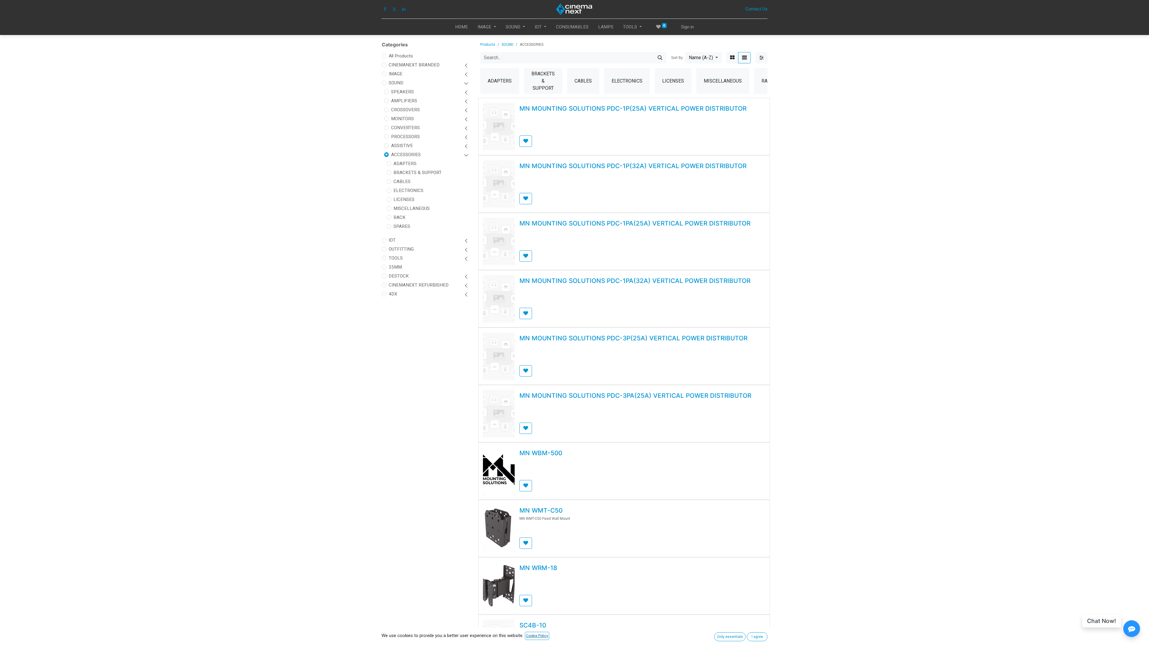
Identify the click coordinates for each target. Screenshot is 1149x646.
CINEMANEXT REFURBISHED (419, 285)
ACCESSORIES (406, 154)
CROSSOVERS (405, 109)
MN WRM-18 (538, 568)
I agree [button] (757, 637)
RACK (399, 217)
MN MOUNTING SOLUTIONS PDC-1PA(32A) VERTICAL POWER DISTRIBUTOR (634, 280)
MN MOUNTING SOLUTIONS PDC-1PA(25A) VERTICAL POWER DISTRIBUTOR (634, 223)
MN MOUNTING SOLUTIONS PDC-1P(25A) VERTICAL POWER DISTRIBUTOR (633, 108)
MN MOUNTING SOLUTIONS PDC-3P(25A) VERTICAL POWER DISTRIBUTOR (633, 338)
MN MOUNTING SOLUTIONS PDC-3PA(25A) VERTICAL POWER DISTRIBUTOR (635, 395)
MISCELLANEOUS (411, 208)
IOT (392, 240)
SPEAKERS (402, 92)
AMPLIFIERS (404, 100)
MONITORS (402, 118)
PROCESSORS (405, 136)
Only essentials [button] (730, 637)
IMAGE (395, 74)
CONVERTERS (405, 127)
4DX (393, 294)
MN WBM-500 (540, 453)
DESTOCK (399, 276)
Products (487, 44)
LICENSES (403, 199)
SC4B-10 (532, 625)
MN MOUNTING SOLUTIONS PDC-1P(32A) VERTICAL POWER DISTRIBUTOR (633, 166)
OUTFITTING (401, 249)
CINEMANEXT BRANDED (414, 65)
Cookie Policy (537, 636)
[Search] (660, 57)
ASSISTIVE (402, 145)
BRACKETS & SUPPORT (417, 172)
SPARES (401, 226)
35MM (395, 267)
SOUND (396, 83)
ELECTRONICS (408, 190)
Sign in (687, 27)
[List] (744, 57)
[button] (703, 57)
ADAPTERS (405, 163)
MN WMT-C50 (541, 510)
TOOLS (396, 258)
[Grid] (732, 57)
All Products (401, 56)
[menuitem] (461, 27)
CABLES (402, 181)
